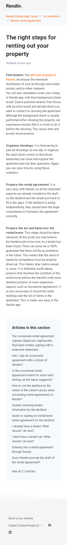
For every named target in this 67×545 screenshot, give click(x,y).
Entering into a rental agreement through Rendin (32, 449)
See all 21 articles (23, 471)
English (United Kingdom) (24, 525)
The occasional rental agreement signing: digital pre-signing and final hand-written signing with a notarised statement (33, 342)
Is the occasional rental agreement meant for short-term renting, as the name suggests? (33, 375)
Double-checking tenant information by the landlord (29, 407)
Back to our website (21, 518)
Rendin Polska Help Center (22, 16)
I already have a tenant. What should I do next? (30, 428)
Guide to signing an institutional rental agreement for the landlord (33, 418)
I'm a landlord (51, 16)
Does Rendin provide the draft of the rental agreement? (33, 460)
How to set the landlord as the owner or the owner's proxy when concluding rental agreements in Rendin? (33, 392)
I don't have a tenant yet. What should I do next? (31, 439)
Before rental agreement (26, 20)
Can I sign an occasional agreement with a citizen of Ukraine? (29, 360)
